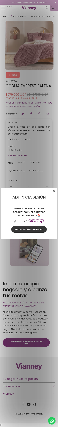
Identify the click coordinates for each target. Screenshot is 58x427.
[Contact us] (52, 421)
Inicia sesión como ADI (29, 229)
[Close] (54, 191)
